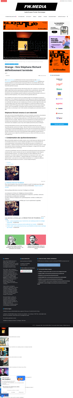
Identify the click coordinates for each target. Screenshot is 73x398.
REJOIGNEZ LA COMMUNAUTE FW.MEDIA (49, 264)
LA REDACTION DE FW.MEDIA (14, 183)
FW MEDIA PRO (21, 16)
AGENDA (39, 16)
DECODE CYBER (41, 273)
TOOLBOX (45, 16)
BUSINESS (16, 61)
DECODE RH (40, 275)
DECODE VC (40, 279)
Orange (35, 81)
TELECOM (20, 61)
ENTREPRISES (11, 61)
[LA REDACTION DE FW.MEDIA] (12, 180)
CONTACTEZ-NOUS (61, 16)
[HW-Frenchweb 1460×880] (59, 48)
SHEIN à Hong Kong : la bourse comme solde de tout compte (21, 224)
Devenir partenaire (59, 124)
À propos (9, 162)
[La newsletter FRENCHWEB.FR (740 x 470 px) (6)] (59, 34)
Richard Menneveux (16, 315)
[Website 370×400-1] (59, 72)
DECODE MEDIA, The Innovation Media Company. (54, 325)
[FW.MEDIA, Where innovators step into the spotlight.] (36, 8)
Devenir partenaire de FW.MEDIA (26, 261)
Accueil (7, 61)
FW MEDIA (40, 271)
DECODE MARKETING (42, 277)
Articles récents (10, 164)
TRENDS (34, 16)
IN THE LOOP (28, 16)
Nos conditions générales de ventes (9, 318)
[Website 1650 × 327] (25, 25)
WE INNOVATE (41, 282)
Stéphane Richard (10, 79)
